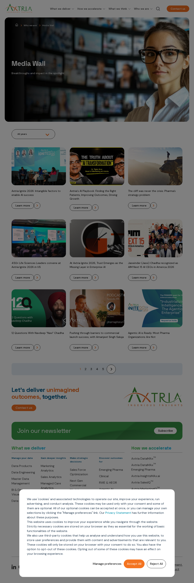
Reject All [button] (156, 564)
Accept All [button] (134, 564)
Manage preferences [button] (107, 564)
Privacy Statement (118, 513)
